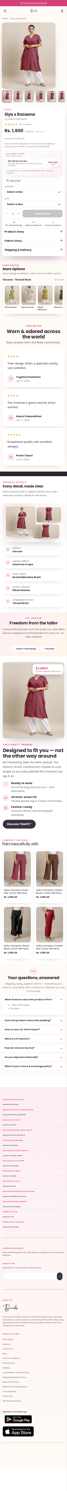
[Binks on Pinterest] (11, 1448)
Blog (5, 1354)
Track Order (8, 1339)
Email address (14, 1272)
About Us (7, 1344)
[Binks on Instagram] (15, 1448)
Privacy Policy (9, 1363)
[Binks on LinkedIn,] (22, 1448)
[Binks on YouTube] (19, 1448)
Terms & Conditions (11, 1358)
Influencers (8, 1396)
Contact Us (8, 1349)
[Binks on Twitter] (8, 1448)
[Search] (5, 10)
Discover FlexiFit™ (19, 824)
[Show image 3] (29, 96)
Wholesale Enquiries (12, 1401)
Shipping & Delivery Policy (14, 1377)
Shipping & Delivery (18, 250)
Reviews (6, 1368)
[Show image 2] (18, 96)
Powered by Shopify (46, 1456)
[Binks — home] (33, 11)
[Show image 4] (40, 96)
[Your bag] (62, 10)
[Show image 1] (7, 96)
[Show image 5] (52, 96)
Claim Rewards (9, 1391)
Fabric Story (13, 241)
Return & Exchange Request (15, 1387)
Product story (14, 232)
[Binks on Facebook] (4, 1448)
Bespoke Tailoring (11, 1382)
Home (5, 18)
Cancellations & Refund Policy (16, 1372)
